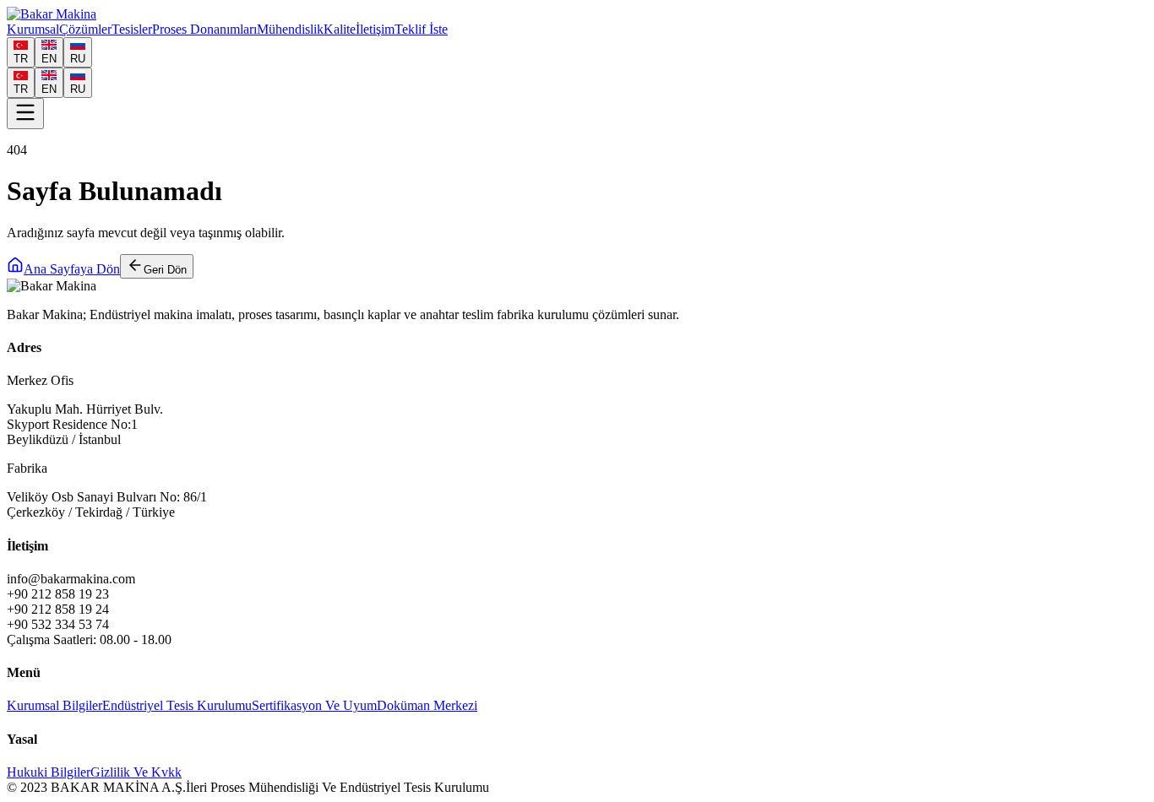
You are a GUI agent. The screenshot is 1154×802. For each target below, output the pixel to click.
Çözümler (85, 29)
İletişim (375, 29)
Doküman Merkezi (427, 705)
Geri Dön (165, 269)
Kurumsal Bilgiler (54, 705)
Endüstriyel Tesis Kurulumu (177, 705)
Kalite (340, 29)
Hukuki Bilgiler (48, 772)
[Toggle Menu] (25, 113)
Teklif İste (421, 29)
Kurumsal (33, 29)
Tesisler (132, 29)
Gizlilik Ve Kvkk (136, 772)
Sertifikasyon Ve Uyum (314, 705)
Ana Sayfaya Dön (72, 269)
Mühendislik (290, 29)
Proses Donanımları (204, 29)
